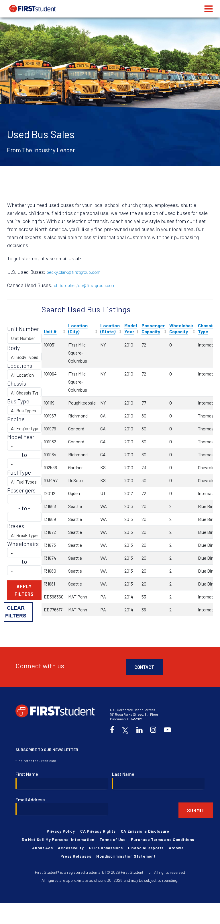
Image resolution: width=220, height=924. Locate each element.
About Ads (42, 847)
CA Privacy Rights (98, 831)
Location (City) (78, 328)
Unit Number (23, 328)
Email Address (30, 799)
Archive (176, 847)
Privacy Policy (61, 831)
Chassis (16, 383)
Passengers (21, 490)
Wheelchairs (23, 543)
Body (13, 347)
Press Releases (75, 856)
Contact (144, 667)
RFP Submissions (106, 847)
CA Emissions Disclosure (145, 831)
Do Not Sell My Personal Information (58, 839)
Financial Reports (146, 847)
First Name (26, 774)
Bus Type (18, 401)
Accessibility (71, 847)
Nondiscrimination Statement (126, 856)
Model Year (130, 328)
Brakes (15, 525)
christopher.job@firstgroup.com (84, 285)
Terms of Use (112, 839)
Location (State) (110, 328)
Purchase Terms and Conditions (162, 839)
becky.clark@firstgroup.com (74, 272)
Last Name (123, 774)
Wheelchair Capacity (181, 328)
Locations (19, 365)
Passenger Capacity (153, 328)
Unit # (50, 331)
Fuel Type (19, 472)
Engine (16, 418)
